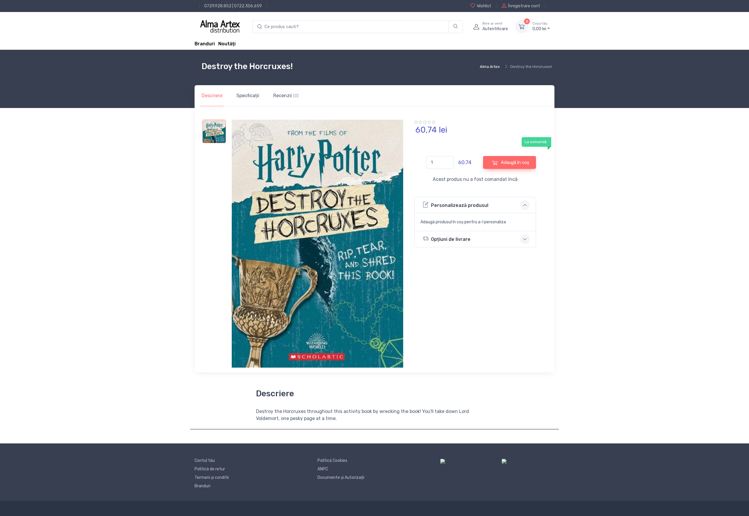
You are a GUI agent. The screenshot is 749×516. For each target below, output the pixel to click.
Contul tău (205, 460)
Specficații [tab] (247, 95)
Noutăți (227, 44)
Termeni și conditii (212, 477)
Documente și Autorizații (340, 477)
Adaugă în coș (514, 162)
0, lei (539, 26)
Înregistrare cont (524, 6)
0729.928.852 (217, 6)
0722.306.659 (248, 6)
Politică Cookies (332, 460)
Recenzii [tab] (286, 95)
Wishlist (484, 6)
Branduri (205, 44)
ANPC (322, 469)
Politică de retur (210, 469)
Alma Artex (490, 66)
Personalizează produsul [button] (459, 205)
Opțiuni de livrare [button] (450, 239)
